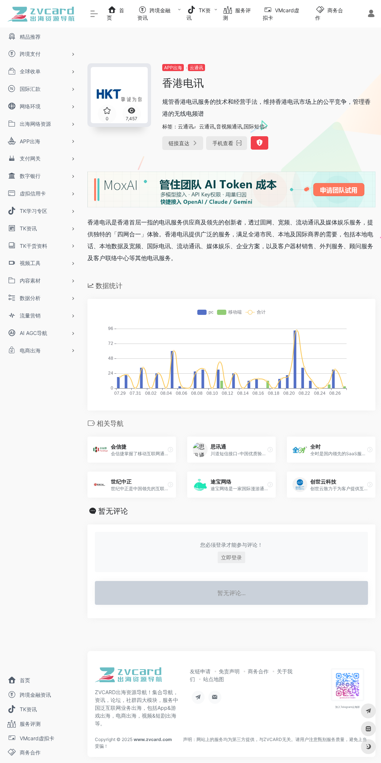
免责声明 (229, 671)
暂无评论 (113, 511)
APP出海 (173, 67)
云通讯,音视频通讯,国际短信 (232, 126)
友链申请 (200, 671)
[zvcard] (128, 677)
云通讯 (196, 67)
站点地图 (213, 679)
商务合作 (258, 671)
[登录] (371, 14)
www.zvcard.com (153, 739)
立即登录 (231, 557)
